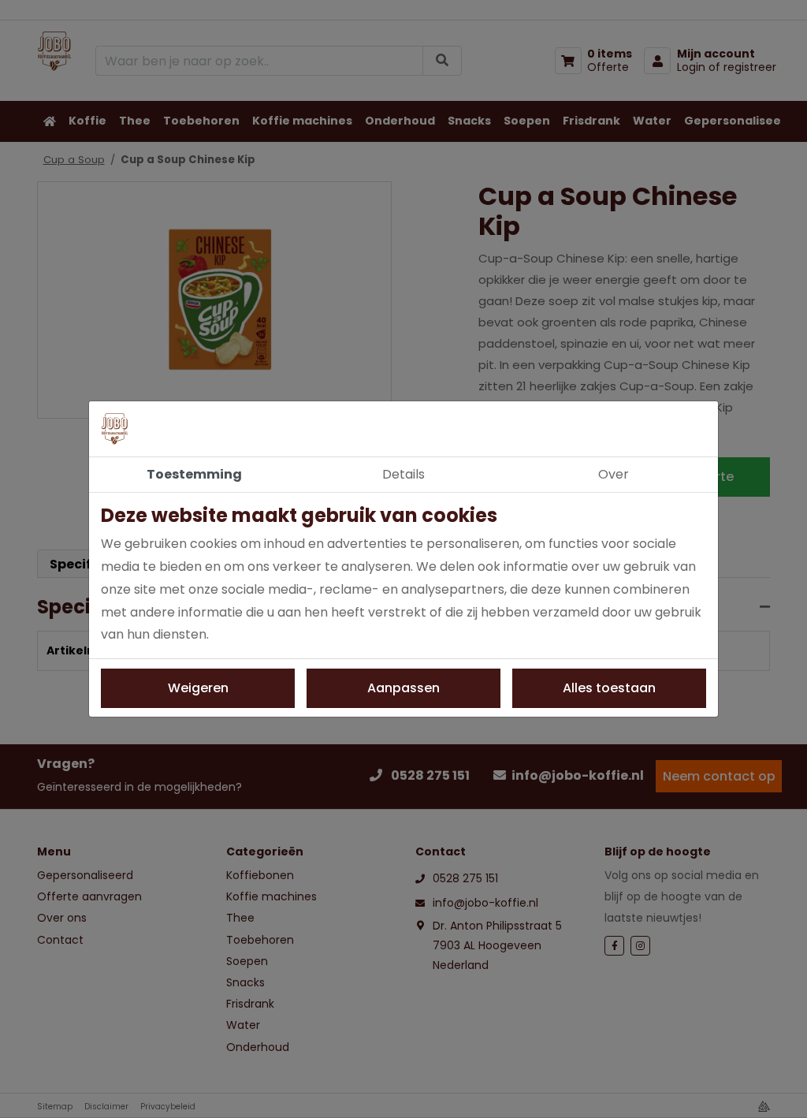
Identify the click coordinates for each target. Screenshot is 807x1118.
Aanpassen (403, 688)
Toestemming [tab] (194, 474)
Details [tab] (403, 474)
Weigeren (198, 688)
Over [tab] (613, 474)
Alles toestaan (609, 688)
